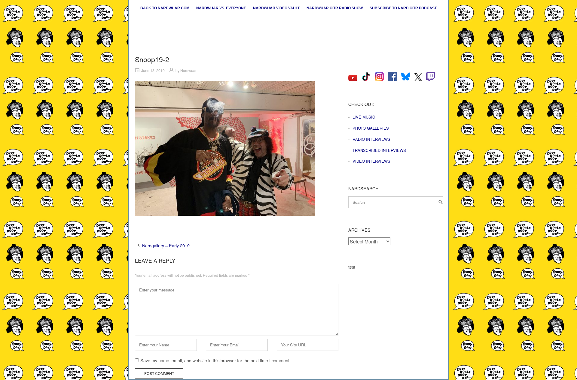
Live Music (364, 117)
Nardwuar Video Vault (276, 8)
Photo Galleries (371, 128)
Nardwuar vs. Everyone (221, 8)
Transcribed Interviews (379, 150)
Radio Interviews (371, 139)
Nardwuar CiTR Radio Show (335, 8)
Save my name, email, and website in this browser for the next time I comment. (215, 360)
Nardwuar (188, 70)
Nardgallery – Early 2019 (166, 245)
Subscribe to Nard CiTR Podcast (403, 8)
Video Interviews (371, 161)
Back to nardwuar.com (164, 8)
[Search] (440, 201)
